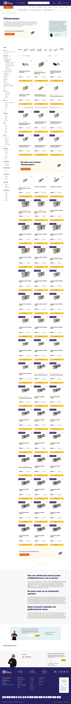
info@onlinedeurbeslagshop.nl (7, 684)
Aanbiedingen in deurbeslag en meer (9, 86)
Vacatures (32, 688)
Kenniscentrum (50, 7)
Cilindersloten (7, 60)
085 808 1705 (4, 683)
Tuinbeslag (5, 77)
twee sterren (48, 582)
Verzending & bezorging (21, 684)
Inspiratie (45, 7)
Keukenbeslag (6, 74)
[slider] (3, 51)
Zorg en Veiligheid (7, 84)
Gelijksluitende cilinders (10, 62)
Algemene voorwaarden (21, 685)
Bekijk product (25, 80)
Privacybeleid (66, 702)
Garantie (18, 687)
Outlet (30, 7)
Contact (66, 7)
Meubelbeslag (6, 73)
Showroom (33, 7)
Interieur (5, 81)
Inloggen (31, 681)
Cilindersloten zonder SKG (10, 65)
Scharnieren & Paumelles (8, 71)
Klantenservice (61, 7)
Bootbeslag (5, 79)
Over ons (31, 685)
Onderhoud (41, 684)
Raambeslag (6, 76)
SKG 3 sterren (8, 68)
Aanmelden (37, 635)
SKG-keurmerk (42, 582)
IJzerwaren (5, 82)
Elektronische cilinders (9, 64)
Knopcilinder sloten (9, 70)
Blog (40, 682)
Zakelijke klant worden (21, 679)
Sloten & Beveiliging (8, 12)
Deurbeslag (5, 57)
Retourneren (56, 7)
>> (45, 563)
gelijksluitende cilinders (48, 613)
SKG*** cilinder (35, 585)
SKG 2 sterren (8, 67)
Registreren (32, 679)
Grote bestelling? (39, 7)
